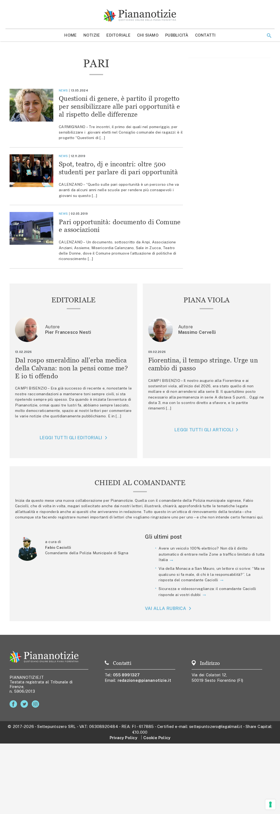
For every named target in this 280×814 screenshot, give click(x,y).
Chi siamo (148, 35)
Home (70, 35)
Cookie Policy (156, 737)
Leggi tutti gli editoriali (71, 437)
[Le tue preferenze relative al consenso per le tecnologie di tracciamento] (270, 804)
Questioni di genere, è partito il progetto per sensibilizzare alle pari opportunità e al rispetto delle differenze (119, 106)
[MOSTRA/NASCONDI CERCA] (269, 35)
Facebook (14, 704)
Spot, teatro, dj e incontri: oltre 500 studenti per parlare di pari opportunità (118, 168)
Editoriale (118, 35)
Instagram (36, 704)
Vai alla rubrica (165, 608)
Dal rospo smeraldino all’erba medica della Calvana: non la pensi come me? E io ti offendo (71, 368)
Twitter (25, 704)
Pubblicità (176, 35)
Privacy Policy (123, 737)
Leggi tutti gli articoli (203, 429)
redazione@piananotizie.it (144, 680)
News (63, 90)
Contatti (205, 35)
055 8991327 (126, 675)
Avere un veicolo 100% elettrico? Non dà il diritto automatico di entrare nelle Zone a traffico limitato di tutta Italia (211, 554)
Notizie (91, 35)
